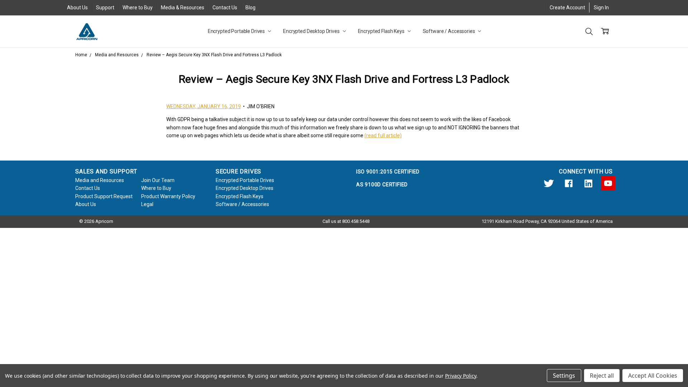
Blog (250, 7)
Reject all (602, 375)
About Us (77, 7)
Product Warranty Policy (168, 196)
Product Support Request (104, 196)
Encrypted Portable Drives (237, 31)
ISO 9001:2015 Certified (388, 172)
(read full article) (383, 135)
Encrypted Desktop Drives (312, 31)
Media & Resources (182, 7)
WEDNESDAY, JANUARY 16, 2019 (203, 106)
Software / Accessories (449, 31)
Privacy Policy (460, 375)
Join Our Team (158, 180)
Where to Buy (138, 7)
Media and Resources (99, 180)
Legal (147, 204)
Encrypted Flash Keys (382, 31)
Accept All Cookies (652, 375)
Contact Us (224, 7)
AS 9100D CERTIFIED (382, 184)
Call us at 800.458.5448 (345, 221)
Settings (564, 375)
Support (105, 7)
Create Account (567, 7)
